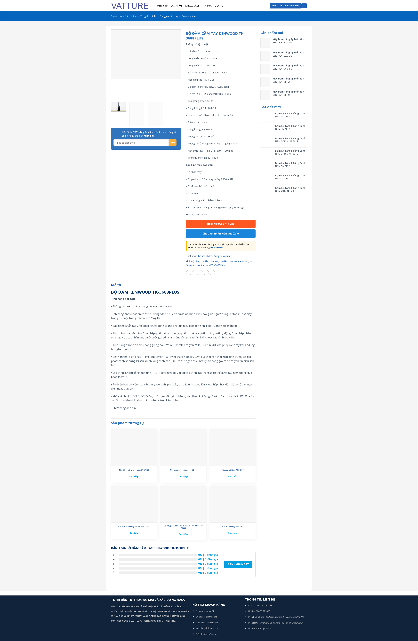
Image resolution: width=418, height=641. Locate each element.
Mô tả (116, 284)
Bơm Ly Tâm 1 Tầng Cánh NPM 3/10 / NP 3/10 (290, 152)
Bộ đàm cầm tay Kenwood (234, 261)
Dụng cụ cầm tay (169, 16)
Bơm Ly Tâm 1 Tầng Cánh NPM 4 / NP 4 (290, 127)
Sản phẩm (176, 5)
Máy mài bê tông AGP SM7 (232, 470)
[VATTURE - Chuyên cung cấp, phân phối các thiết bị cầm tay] (130, 6)
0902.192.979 (216, 247)
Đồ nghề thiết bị (147, 16)
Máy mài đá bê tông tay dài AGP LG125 (134, 527)
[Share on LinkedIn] (212, 272)
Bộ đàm (195, 261)
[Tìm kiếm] (304, 5)
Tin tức (207, 5)
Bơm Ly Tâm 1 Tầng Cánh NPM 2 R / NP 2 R (290, 189)
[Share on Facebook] (188, 272)
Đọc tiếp (134, 476)
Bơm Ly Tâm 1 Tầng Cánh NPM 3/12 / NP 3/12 (290, 140)
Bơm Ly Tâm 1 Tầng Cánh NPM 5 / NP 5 (290, 115)
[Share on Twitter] (194, 272)
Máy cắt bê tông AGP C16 (232, 527)
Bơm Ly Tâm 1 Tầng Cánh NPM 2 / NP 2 (290, 177)
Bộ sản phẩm (189, 16)
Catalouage (192, 5)
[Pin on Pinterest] (206, 272)
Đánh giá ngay (238, 564)
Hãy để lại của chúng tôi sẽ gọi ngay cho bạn (149, 134)
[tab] (116, 285)
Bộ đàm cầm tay (209, 261)
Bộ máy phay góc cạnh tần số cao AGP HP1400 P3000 (183, 527)
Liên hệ (219, 5)
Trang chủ (161, 5)
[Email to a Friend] (200, 272)
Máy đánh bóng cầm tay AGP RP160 (134, 470)
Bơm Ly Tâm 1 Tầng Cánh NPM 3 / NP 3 (290, 164)
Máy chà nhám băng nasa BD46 (183, 470)
